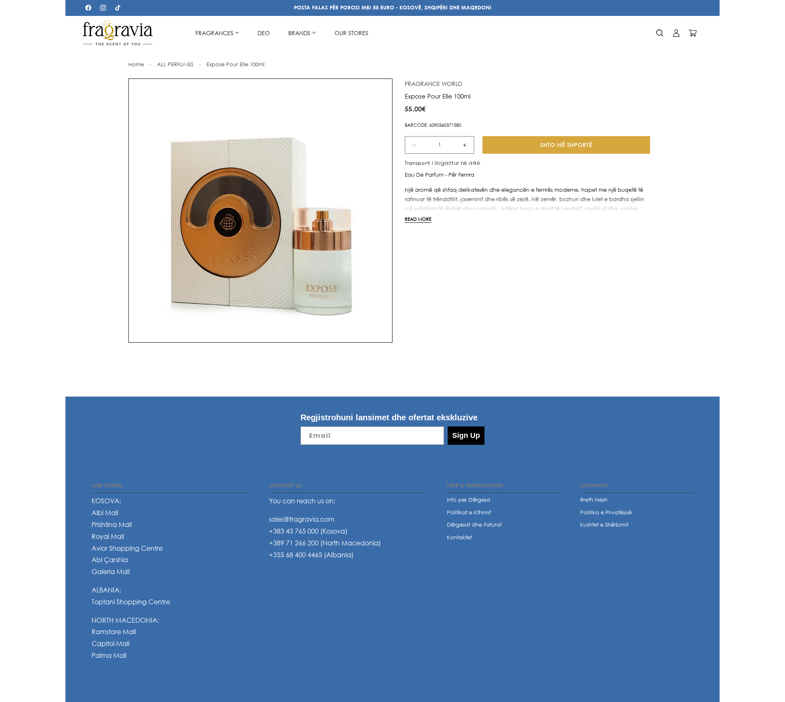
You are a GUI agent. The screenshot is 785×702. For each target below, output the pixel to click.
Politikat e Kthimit (469, 512)
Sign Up (466, 435)
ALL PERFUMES (175, 64)
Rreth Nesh (594, 500)
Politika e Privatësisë (606, 512)
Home (136, 64)
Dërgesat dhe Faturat (474, 525)
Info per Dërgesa (468, 500)
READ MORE (418, 219)
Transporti (417, 163)
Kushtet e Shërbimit (604, 525)
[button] (217, 33)
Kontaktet (459, 537)
